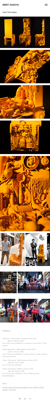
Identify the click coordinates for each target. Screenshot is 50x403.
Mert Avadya (11, 4)
